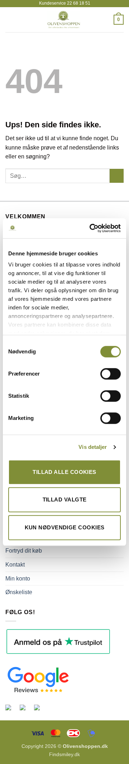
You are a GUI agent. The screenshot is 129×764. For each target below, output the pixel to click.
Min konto (17, 579)
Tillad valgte (65, 499)
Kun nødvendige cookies (65, 527)
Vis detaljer (92, 447)
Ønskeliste (18, 592)
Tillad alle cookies (64, 472)
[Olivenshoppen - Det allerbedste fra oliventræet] (63, 19)
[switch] (110, 373)
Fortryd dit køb (23, 551)
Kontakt (15, 565)
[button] (9, 19)
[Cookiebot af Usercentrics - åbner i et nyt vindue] (91, 228)
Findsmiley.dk (64, 754)
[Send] (117, 176)
